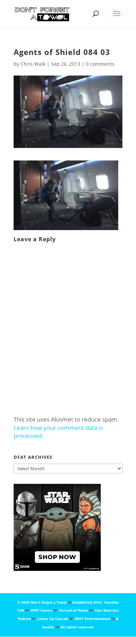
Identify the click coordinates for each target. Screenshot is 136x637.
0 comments (100, 64)
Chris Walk (33, 64)
